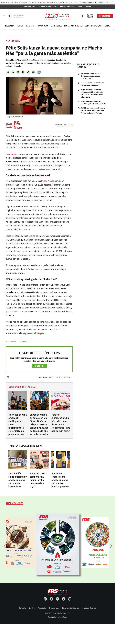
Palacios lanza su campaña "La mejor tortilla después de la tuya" (39, 480)
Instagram (40, 333)
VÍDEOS (88, 7)
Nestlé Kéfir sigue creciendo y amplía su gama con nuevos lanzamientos (17, 480)
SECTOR (20, 26)
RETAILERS (30, 26)
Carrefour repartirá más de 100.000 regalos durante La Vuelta (92, 102)
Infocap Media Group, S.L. (60, 613)
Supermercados (52, 2)
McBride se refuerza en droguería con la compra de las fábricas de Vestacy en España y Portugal (91, 110)
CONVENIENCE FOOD (93, 26)
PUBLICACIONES (14, 503)
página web (27, 333)
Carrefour (69, 2)
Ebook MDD (41, 2)
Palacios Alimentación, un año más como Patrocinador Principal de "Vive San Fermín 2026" (60, 423)
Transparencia (54, 608)
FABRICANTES (56, 26)
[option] (58, 544)
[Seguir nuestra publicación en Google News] (39, 72)
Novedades (13, 41)
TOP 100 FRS (32, 2)
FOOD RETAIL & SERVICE (18, 125)
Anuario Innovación (21, 2)
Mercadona (61, 2)
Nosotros (32, 608)
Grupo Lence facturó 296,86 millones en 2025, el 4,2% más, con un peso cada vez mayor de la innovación (90, 93)
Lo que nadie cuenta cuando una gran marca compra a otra (91, 84)
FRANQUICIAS (42, 26)
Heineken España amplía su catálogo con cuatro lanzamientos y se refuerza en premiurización (17, 424)
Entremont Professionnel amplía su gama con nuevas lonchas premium (60, 480)
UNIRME (39, 366)
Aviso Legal (42, 608)
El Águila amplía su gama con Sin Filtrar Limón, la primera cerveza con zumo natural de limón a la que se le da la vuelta (39, 424)
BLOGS (80, 7)
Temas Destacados (7, 2)
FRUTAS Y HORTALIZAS (73, 26)
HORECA (107, 26)
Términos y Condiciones (70, 608)
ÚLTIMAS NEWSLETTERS (48, 7)
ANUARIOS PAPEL (30, 7)
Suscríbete (105, 16)
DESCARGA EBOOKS (67, 7)
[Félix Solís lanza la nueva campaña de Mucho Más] (57, 16)
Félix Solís (23, 341)
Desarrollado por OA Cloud (57, 617)
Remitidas (77, 2)
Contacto (22, 608)
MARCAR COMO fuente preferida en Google (97, 2)
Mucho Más (46, 180)
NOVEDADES (9, 26)
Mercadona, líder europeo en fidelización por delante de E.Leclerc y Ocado (89, 76)
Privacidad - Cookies (88, 608)
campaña (12, 153)
